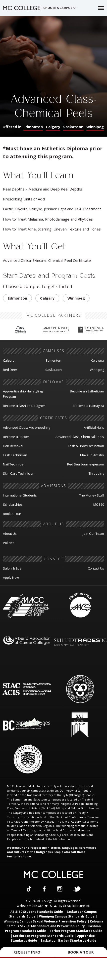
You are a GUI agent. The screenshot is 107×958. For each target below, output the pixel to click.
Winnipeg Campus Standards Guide (67, 916)
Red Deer (10, 369)
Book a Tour (12, 513)
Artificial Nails (94, 427)
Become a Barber (16, 436)
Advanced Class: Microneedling (26, 427)
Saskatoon (73, 126)
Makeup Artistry (92, 455)
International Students (20, 495)
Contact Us (96, 568)
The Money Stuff (91, 495)
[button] (59, 7)
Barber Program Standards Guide (76, 931)
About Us (10, 533)
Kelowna (97, 360)
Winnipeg (95, 126)
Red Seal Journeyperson (85, 464)
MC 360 (98, 504)
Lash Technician (15, 455)
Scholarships (13, 504)
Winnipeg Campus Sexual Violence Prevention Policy (45, 921)
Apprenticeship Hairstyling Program (23, 394)
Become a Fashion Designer (24, 405)
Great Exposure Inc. (76, 906)
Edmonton (33, 126)
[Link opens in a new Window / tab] (29, 888)
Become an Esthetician (87, 391)
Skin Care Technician (18, 473)
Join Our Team (93, 533)
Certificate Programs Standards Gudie (43, 936)
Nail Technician (14, 464)
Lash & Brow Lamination (86, 446)
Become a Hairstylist (88, 405)
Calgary (53, 126)
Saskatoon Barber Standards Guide (68, 940)
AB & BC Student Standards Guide (36, 912)
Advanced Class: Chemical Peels (79, 436)
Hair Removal (13, 446)
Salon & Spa (12, 568)
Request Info (26, 952)
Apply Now (11, 577)
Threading (96, 473)
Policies (8, 542)
